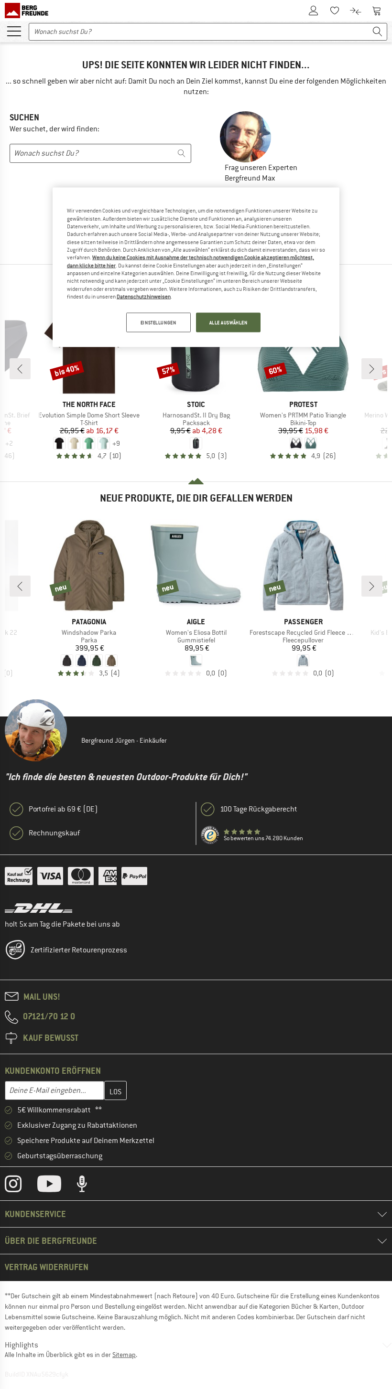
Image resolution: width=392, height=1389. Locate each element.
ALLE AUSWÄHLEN (228, 322)
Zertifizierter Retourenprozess (79, 950)
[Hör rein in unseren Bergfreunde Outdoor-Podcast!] (89, 1186)
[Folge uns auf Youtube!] (56, 1186)
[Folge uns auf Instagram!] (20, 1186)
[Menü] (13, 30)
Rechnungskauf (54, 833)
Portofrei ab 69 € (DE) (63, 809)
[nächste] (371, 368)
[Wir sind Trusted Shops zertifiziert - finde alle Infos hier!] (210, 835)
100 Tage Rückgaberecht (258, 809)
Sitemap (124, 1354)
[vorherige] (20, 368)
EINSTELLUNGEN (158, 322)
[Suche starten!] (377, 32)
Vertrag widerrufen (46, 1266)
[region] (196, 267)
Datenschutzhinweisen (144, 296)
